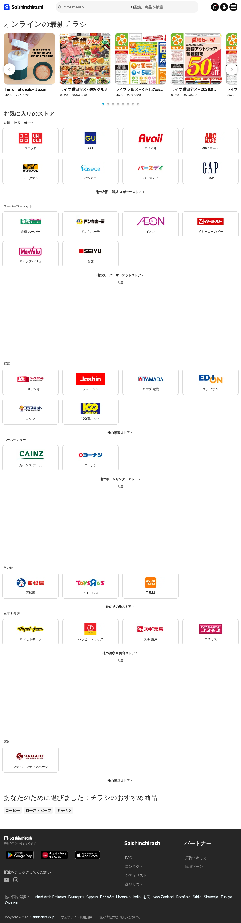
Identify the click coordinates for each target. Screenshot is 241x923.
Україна (11, 902)
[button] (224, 7)
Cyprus (92, 896)
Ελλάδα (107, 896)
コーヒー (12, 810)
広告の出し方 (196, 857)
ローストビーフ (38, 810)
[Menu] (233, 7)
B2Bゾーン (194, 866)
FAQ (128, 857)
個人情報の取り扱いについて (119, 917)
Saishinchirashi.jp (42, 917)
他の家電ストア (119, 432)
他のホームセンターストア (119, 479)
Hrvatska (123, 896)
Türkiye (226, 896)
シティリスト (136, 875)
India (136, 896)
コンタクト (134, 866)
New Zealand (163, 896)
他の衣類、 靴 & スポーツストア (118, 192)
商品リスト (134, 884)
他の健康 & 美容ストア (118, 653)
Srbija (197, 896)
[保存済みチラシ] (215, 7)
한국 (146, 896)
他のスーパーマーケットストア (118, 275)
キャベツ (64, 810)
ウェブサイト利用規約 (76, 917)
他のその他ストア (118, 606)
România (183, 896)
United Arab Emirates (49, 896)
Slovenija (211, 896)
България (76, 896)
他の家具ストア (119, 780)
